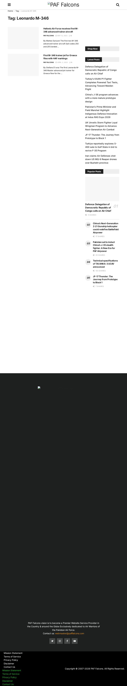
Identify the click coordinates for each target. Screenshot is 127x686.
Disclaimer (9, 663)
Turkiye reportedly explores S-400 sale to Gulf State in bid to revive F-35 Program (101, 147)
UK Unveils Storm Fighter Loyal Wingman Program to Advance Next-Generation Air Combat (101, 126)
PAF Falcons (48, 35)
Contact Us (9, 667)
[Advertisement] (102, 24)
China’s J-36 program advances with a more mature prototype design (101, 98)
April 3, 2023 (62, 62)
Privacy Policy (11, 660)
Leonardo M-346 (28, 11)
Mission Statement (13, 653)
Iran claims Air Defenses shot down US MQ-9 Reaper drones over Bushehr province (101, 159)
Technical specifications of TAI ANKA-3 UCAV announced (105, 263)
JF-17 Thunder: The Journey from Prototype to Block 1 (105, 279)
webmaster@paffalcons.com (69, 633)
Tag (17, 11)
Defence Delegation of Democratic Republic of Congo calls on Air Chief (101, 70)
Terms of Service (12, 656)
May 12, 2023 (62, 35)
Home (10, 11)
